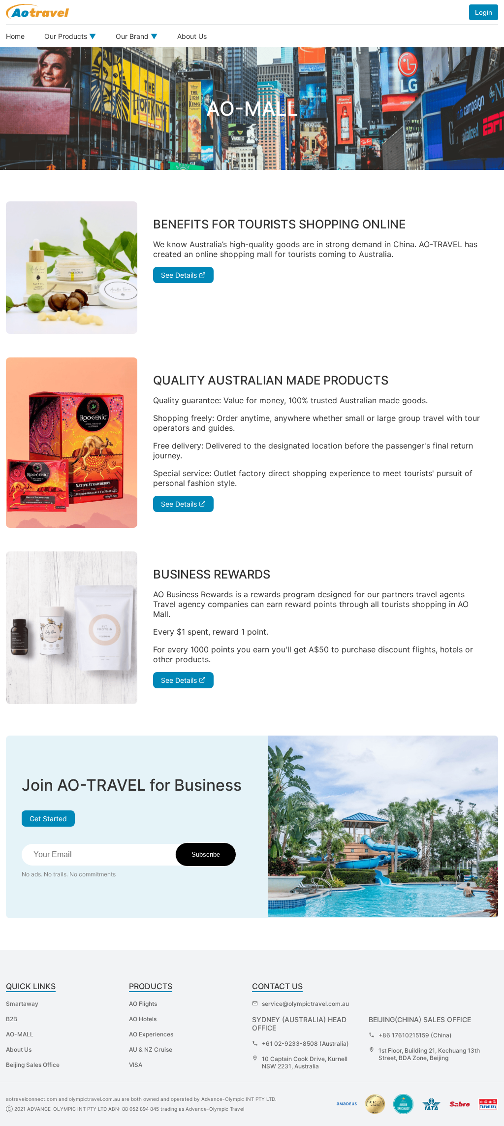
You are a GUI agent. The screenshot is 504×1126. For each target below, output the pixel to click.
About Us (192, 36)
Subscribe (205, 854)
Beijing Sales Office (33, 1064)
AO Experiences (151, 1034)
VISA (135, 1064)
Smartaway (22, 1003)
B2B (11, 1019)
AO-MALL (19, 1034)
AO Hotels (143, 1019)
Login (483, 12)
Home (15, 36)
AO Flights (143, 1003)
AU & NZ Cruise (150, 1049)
